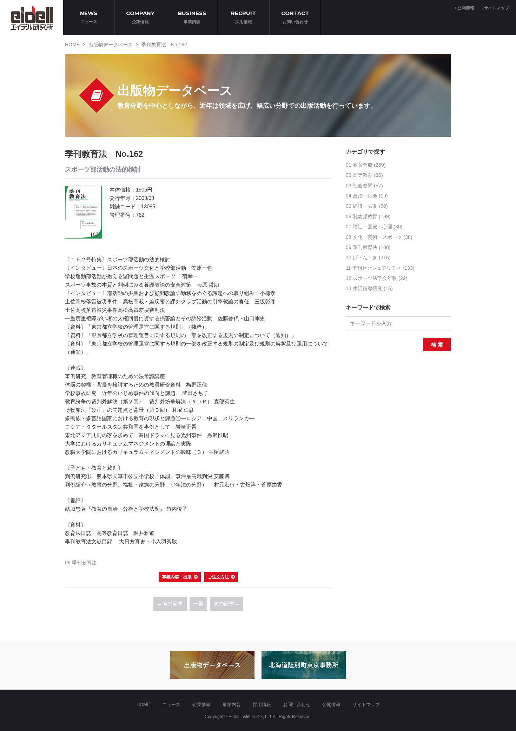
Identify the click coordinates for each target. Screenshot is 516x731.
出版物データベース (110, 44)
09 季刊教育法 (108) (368, 247)
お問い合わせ (296, 704)
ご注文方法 (218, 577)
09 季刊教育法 (81, 562)
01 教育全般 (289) (366, 165)
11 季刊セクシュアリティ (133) (380, 268)
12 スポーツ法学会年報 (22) (377, 278)
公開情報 (465, 8)
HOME (72, 44)
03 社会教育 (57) (364, 185)
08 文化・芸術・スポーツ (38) (379, 237)
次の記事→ (226, 603)
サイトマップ (496, 8)
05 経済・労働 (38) (367, 206)
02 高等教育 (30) (364, 175)
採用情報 (262, 704)
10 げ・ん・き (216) (368, 257)
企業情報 (201, 704)
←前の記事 (170, 603)
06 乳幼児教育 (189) (368, 216)
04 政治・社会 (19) (367, 196)
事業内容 (232, 704)
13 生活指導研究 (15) (369, 288)
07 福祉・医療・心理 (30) (374, 226)
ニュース (171, 704)
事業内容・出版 (177, 577)
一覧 (198, 603)
